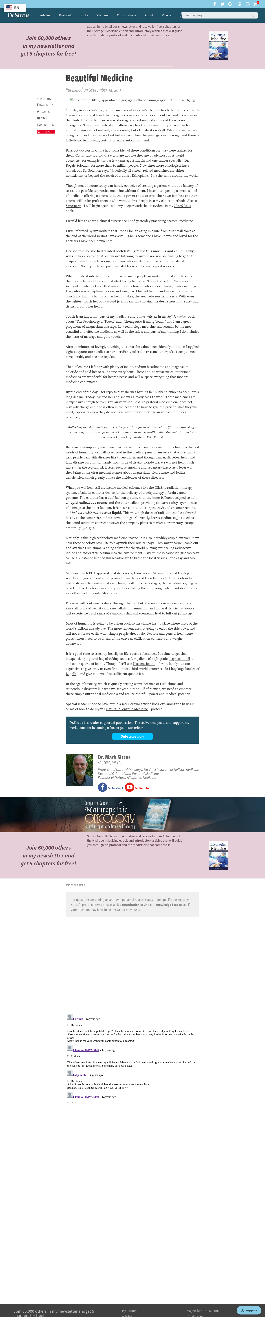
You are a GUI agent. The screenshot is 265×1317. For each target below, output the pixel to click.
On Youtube (141, 788)
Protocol (65, 15)
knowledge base (166, 905)
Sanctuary (73, 205)
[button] (252, 15)
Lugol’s (71, 673)
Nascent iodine (144, 663)
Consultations (126, 15)
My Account (130, 1310)
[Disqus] (132, 965)
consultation (131, 905)
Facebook (46, 104)
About (149, 15)
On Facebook (115, 788)
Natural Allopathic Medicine (127, 708)
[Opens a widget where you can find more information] (249, 1310)
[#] (18, 15)
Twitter (45, 111)
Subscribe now (132, 736)
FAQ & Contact (185, 15)
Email (44, 118)
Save (47, 131)
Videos (166, 15)
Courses (102, 15)
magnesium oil (179, 658)
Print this (47, 124)
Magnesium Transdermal (203, 1310)
